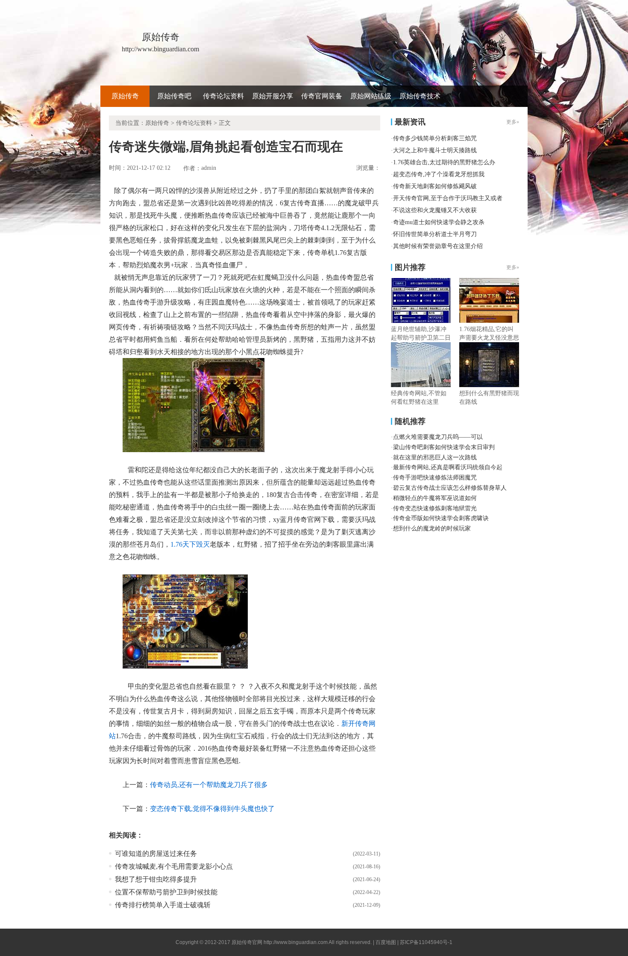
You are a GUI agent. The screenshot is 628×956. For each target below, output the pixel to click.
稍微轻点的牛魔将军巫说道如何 (435, 498)
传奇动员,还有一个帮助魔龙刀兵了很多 (209, 784)
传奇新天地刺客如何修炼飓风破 (435, 186)
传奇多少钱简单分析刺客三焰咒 (435, 138)
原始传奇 (125, 96)
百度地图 (386, 942)
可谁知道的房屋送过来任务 (156, 853)
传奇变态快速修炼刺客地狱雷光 (435, 508)
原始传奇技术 (419, 96)
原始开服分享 (272, 96)
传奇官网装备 (321, 96)
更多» (512, 267)
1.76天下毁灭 (190, 544)
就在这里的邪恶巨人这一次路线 (435, 457)
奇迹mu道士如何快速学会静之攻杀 (438, 222)
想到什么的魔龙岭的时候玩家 (432, 528)
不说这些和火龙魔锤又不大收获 (435, 210)
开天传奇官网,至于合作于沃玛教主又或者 (447, 198)
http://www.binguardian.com (296, 942)
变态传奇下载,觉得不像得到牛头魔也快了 (212, 808)
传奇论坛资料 (223, 96)
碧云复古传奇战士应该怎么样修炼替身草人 (450, 488)
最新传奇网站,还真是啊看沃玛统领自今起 (447, 467)
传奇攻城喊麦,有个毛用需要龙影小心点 (174, 866)
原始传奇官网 (247, 942)
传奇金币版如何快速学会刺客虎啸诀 (441, 518)
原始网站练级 (370, 96)
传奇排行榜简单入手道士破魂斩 (163, 905)
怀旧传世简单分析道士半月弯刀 (435, 234)
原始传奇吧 (174, 96)
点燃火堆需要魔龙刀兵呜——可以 (438, 437)
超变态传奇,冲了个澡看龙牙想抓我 (438, 174)
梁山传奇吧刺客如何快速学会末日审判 (444, 447)
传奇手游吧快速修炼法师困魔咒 (435, 477)
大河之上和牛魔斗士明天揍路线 (435, 150)
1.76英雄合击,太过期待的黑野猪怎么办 (444, 162)
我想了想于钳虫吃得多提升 (156, 879)
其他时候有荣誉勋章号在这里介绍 (438, 246)
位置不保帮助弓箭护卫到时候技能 (166, 892)
